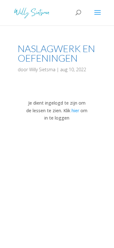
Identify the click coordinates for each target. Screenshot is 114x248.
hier (75, 110)
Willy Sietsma (42, 69)
